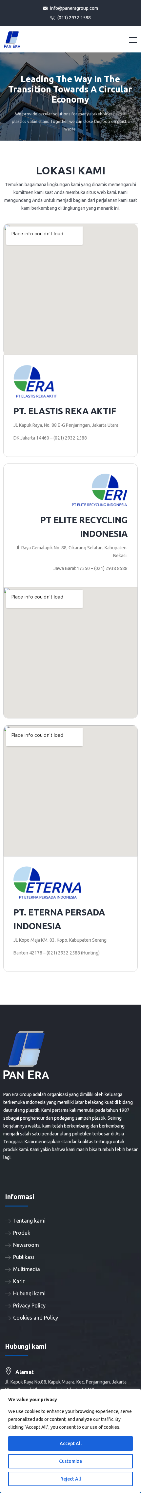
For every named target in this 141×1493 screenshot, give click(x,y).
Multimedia (26, 1269)
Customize (70, 1461)
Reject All (70, 1479)
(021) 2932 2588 (73, 17)
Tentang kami (29, 1221)
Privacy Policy (29, 1305)
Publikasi (23, 1257)
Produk (21, 1233)
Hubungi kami (29, 1293)
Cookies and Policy (35, 1318)
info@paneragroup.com (73, 8)
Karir (19, 1281)
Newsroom (26, 1245)
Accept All (71, 1443)
